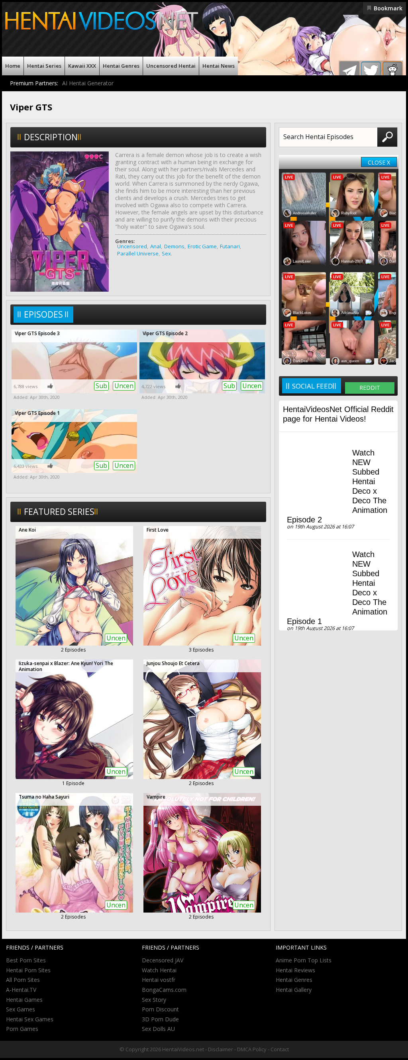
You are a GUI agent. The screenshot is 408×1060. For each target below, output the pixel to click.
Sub (101, 385)
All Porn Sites (23, 979)
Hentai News (218, 65)
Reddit (369, 387)
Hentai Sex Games (29, 1019)
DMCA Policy (252, 1049)
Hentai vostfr (158, 979)
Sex (166, 253)
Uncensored (132, 246)
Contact (280, 1049)
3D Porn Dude (160, 1019)
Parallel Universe (138, 253)
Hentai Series (44, 65)
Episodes (43, 314)
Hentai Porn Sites (28, 970)
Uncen (123, 385)
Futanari (230, 246)
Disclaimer (220, 1049)
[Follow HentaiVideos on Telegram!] (349, 71)
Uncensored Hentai (171, 65)
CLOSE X (379, 162)
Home (12, 65)
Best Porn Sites (26, 960)
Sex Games (20, 1009)
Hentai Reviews (295, 970)
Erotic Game (202, 246)
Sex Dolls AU (158, 1029)
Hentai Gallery (294, 989)
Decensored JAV (162, 960)
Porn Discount (160, 1009)
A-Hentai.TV (21, 989)
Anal (155, 246)
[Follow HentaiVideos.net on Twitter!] (371, 71)
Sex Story (154, 999)
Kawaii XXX (82, 65)
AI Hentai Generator (88, 83)
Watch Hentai (159, 970)
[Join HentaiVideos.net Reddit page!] (392, 71)
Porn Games (22, 1029)
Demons (174, 246)
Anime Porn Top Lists (304, 960)
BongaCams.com (164, 989)
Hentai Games (24, 999)
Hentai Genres (121, 65)
